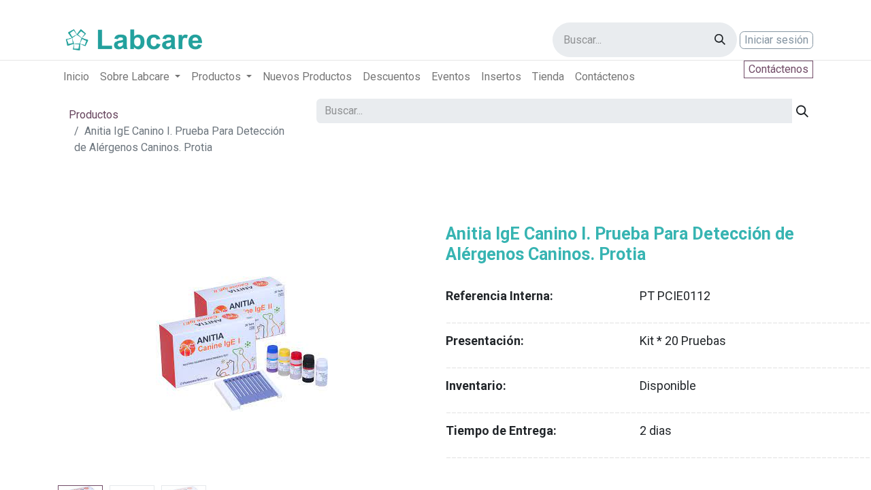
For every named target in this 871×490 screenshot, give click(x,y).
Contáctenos (778, 69)
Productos (93, 114)
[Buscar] (720, 39)
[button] (85, 343)
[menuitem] (76, 77)
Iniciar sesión (776, 39)
